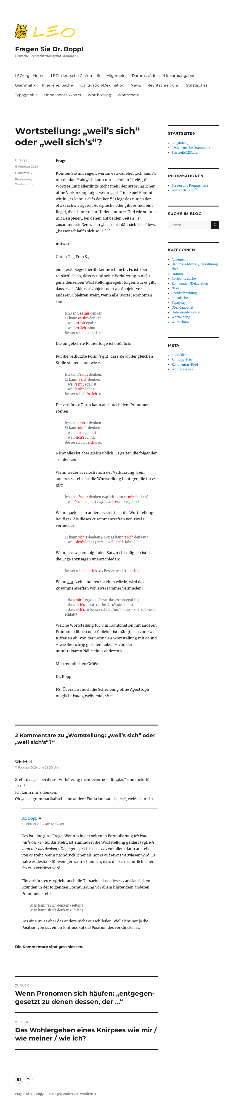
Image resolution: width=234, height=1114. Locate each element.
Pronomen (23, 179)
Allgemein (116, 75)
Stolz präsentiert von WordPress (72, 1094)
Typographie (26, 95)
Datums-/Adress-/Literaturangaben (164, 75)
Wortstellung (25, 184)
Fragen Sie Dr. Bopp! (49, 49)
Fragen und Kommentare (190, 185)
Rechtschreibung (163, 85)
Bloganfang (180, 143)
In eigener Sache (57, 85)
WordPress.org (182, 369)
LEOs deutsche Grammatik (75, 75)
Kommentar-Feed (185, 365)
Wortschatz (128, 95)
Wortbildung (99, 95)
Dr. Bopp (21, 160)
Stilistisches (196, 85)
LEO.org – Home (30, 75)
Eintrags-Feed (182, 360)
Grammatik (25, 85)
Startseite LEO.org (185, 153)
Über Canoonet (182, 308)
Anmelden (179, 355)
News (136, 85)
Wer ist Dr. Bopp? (184, 190)
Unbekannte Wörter (62, 95)
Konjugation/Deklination (101, 85)
